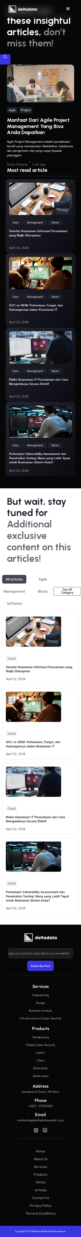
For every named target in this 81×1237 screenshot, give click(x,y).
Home (40, 1151)
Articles (41, 1190)
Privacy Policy (40, 1205)
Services (40, 1166)
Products (40, 1174)
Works (41, 1182)
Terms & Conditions (41, 1213)
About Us (41, 1159)
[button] (68, 8)
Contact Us (40, 1198)
